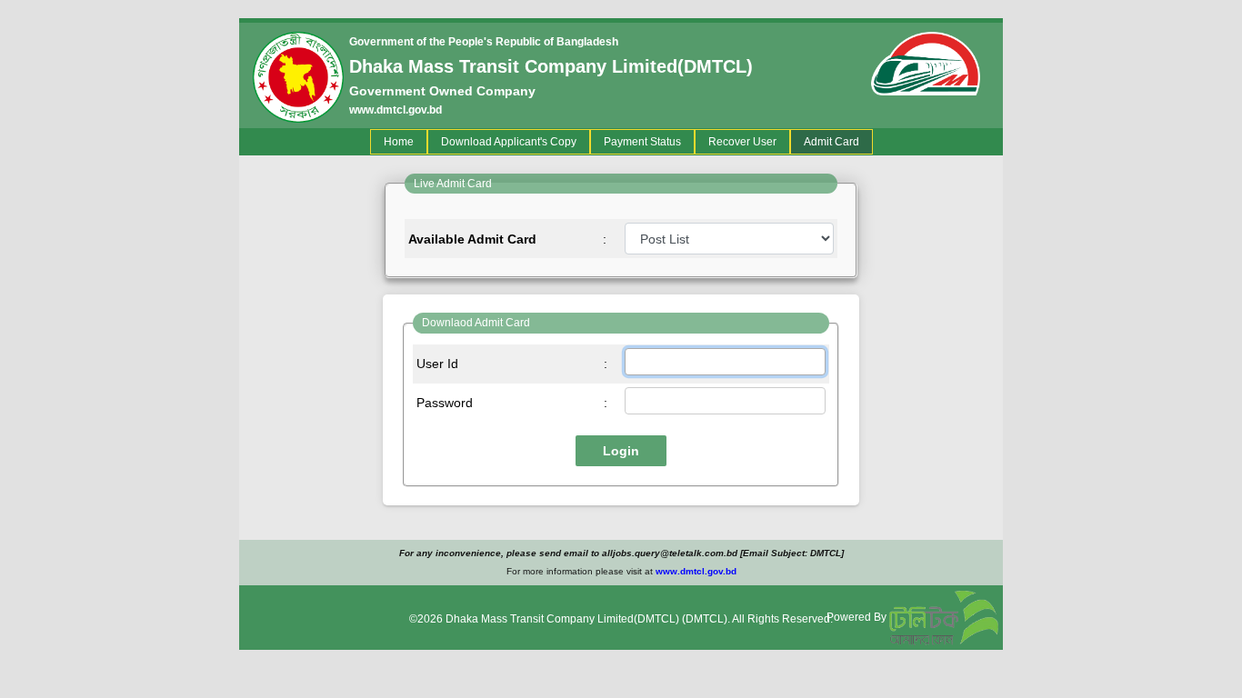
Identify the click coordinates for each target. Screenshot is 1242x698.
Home (402, 141)
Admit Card (831, 141)
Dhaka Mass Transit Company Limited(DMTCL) (562, 619)
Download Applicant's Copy (508, 141)
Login (621, 451)
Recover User (742, 141)
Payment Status (642, 141)
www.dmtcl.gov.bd (395, 110)
